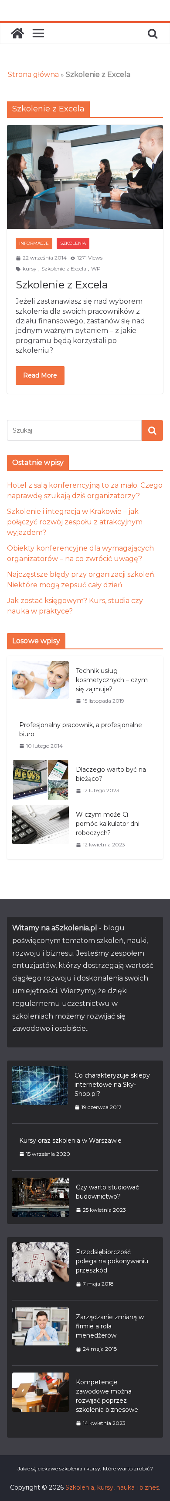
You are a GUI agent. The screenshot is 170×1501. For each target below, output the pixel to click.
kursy (30, 268)
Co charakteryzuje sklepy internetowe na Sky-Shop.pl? (112, 1084)
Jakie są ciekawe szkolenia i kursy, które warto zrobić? (85, 1468)
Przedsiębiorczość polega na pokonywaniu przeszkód (112, 1261)
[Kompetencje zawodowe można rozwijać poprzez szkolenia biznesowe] (40, 1402)
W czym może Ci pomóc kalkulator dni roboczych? (107, 824)
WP (96, 268)
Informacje (34, 243)
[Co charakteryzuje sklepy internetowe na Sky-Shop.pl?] (40, 1091)
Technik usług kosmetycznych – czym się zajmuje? (112, 680)
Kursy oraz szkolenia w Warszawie (70, 1140)
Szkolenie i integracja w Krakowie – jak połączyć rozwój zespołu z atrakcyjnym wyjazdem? (75, 522)
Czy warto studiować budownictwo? (107, 1191)
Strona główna (33, 74)
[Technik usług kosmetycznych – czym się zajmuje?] (40, 685)
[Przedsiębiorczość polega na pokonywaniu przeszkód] (40, 1267)
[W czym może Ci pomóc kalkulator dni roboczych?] (40, 829)
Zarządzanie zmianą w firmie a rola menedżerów (110, 1326)
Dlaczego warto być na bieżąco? (111, 774)
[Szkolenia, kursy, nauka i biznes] (17, 33)
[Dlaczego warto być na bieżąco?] (40, 780)
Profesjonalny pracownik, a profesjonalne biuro (80, 729)
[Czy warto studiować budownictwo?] (40, 1198)
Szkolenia (73, 243)
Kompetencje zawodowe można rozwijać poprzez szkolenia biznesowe (107, 1396)
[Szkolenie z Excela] (85, 177)
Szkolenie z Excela (63, 268)
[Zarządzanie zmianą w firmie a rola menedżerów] (40, 1332)
